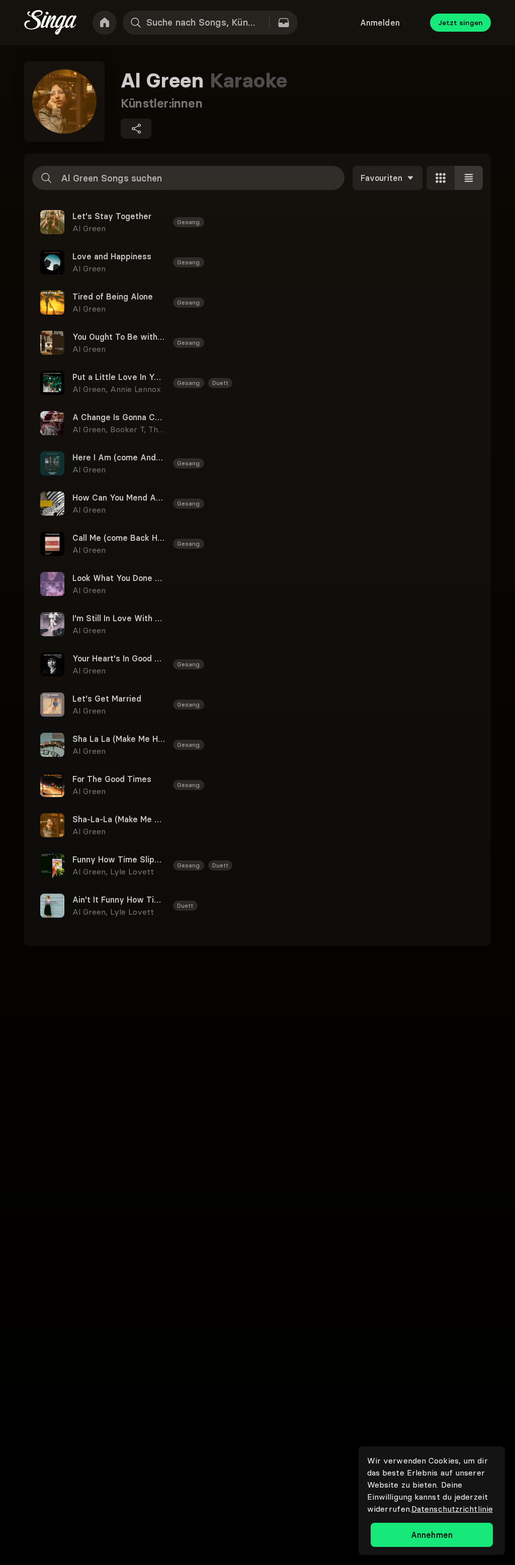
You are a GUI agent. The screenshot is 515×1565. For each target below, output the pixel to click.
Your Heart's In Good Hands (118, 658)
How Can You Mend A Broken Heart (118, 498)
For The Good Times (111, 779)
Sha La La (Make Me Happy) (118, 739)
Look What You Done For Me (118, 578)
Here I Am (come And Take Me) (118, 457)
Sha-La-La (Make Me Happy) (118, 819)
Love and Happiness (111, 256)
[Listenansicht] (469, 178)
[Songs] (284, 23)
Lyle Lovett (132, 871)
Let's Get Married (106, 699)
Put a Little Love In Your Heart (118, 377)
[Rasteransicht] (440, 178)
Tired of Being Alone (112, 296)
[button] (257, 222)
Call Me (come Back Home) (118, 538)
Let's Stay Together (111, 216)
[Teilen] (136, 129)
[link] (105, 23)
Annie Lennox (135, 389)
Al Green (89, 228)
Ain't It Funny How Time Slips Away (118, 900)
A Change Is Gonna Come (118, 417)
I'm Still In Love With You (118, 618)
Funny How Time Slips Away (118, 859)
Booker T (129, 429)
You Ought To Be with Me (118, 337)
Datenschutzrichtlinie (452, 1509)
